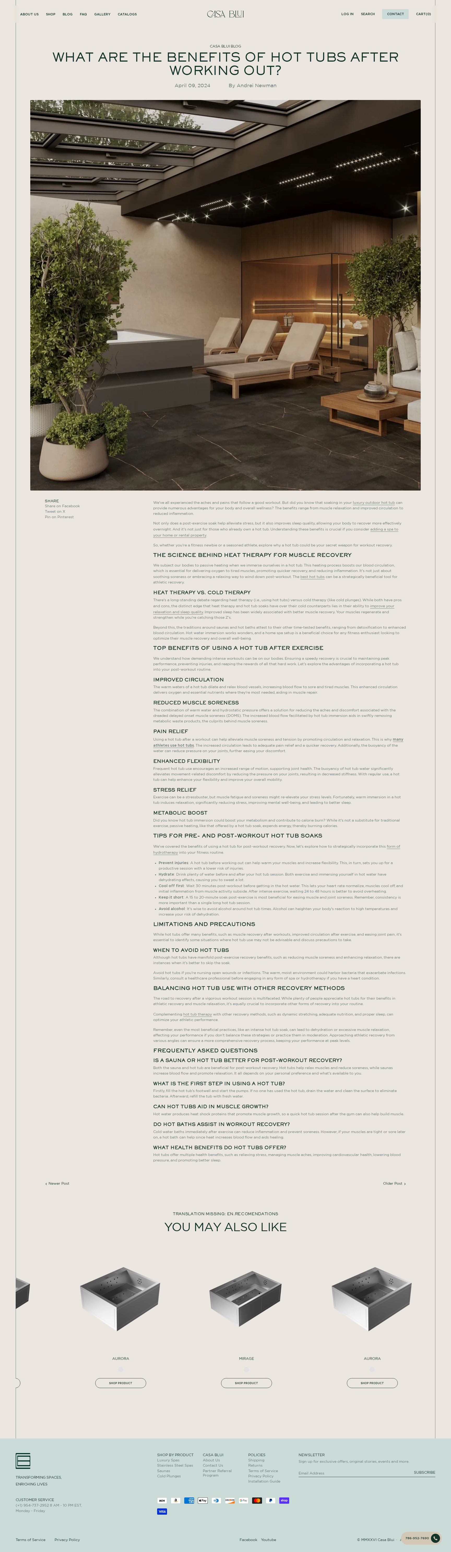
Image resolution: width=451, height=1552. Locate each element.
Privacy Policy (261, 1476)
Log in (347, 14)
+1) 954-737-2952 (33, 1505)
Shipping (256, 1460)
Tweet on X (62, 512)
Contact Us (213, 1465)
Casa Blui (386, 1540)
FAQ (83, 14)
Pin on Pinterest (59, 517)
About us (29, 14)
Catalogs (127, 14)
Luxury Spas (168, 1460)
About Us (211, 1460)
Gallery (102, 14)
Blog (68, 14)
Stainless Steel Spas (175, 1465)
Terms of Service (263, 1471)
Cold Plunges (169, 1476)
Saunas (163, 1471)
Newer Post (59, 1183)
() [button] (423, 14)
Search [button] (368, 14)
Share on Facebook (62, 506)
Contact (395, 14)
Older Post (392, 1183)
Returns (255, 1465)
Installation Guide (264, 1481)
